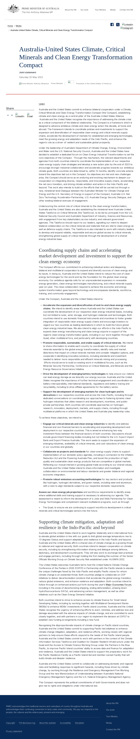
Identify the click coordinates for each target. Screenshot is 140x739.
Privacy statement (14, 731)
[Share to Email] (30, 115)
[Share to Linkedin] (19, 115)
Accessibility (65, 723)
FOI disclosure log (27, 723)
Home (10, 26)
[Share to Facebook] (8, 115)
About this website (47, 723)
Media (112, 10)
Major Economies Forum (118, 584)
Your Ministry (100, 10)
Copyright (10, 723)
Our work (84, 10)
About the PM (70, 10)
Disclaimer (79, 723)
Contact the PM (126, 10)
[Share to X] (12, 115)
